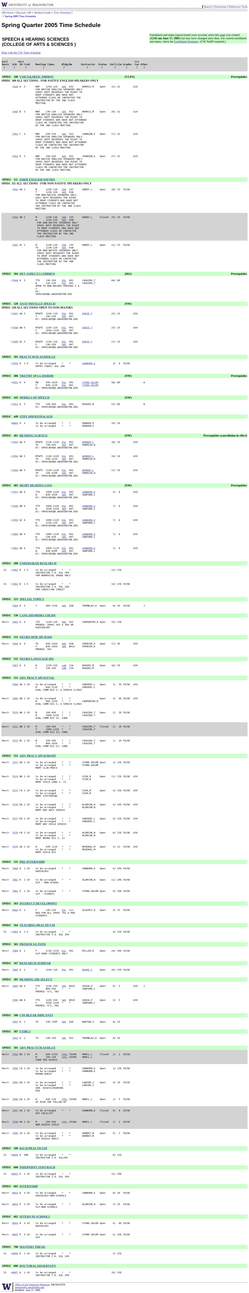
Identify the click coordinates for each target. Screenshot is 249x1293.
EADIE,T (87, 313)
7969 (15, 698)
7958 (15, 506)
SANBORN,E (88, 363)
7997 (15, 1110)
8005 (15, 1234)
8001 (15, 1174)
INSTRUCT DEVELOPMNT (38, 903)
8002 (15, 1192)
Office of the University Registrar (32, 1284)
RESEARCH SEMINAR (35, 963)
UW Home (7, 12)
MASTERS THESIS (32, 1246)
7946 (15, 280)
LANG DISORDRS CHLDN (38, 615)
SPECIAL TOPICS (32, 599)
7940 (15, 111)
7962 (15, 570)
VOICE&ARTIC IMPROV (37, 76)
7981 (15, 879)
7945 (15, 245)
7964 (15, 605)
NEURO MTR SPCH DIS (36, 637)
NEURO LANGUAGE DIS (37, 658)
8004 (15, 1223)
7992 (15, 1038)
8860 (15, 423)
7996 (15, 1099)
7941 (15, 134)
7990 (15, 1000)
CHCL (65, 1054)
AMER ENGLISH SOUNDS (37, 179)
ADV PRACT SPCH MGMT (38, 755)
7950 (15, 363)
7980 (15, 868)
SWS (64, 86)
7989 (15, 986)
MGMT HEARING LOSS (36, 485)
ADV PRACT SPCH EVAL (37, 677)
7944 (15, 217)
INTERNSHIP (29, 1186)
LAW (64, 665)
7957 (15, 492)
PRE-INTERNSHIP (32, 861)
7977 (15, 818)
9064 (15, 910)
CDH (64, 189)
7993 (15, 1054)
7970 (15, 712)
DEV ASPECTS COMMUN (37, 273)
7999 (15, 1133)
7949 (15, 341)
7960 (15, 534)
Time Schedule (62, 12)
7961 (15, 548)
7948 (15, 327)
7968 (15, 684)
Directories (220, 6)
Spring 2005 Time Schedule (20, 16)
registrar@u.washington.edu (29, 1287)
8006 (15, 1253)
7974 (15, 776)
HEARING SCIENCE (34, 435)
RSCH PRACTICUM (33, 1148)
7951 (15, 382)
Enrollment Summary (186, 41)
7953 (15, 442)
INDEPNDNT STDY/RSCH (37, 1167)
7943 (15, 189)
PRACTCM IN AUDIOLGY (38, 356)
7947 (15, 313)
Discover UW (23, 12)
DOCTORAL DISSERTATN (38, 1265)
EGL (64, 280)
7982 (15, 891)
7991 (15, 1021)
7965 (15, 622)
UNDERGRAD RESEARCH (38, 563)
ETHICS (25, 1031)
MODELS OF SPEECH (34, 397)
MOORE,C (87, 969)
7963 (15, 584)
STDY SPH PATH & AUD (36, 416)
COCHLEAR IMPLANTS (36, 1015)
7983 (15, 931)
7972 (15, 740)
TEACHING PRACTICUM (37, 925)
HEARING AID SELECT (36, 979)
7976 (15, 804)
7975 (15, 790)
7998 (15, 1121)
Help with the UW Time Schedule (21, 52)
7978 (15, 832)
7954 (15, 456)
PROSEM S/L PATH (33, 944)
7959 (15, 520)
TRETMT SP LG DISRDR (37, 375)
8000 (15, 1155)
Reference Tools (238, 6)
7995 (15, 1082)
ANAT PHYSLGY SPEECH (37, 303)
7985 (15, 969)
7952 (15, 404)
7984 (15, 950)
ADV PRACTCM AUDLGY (38, 1047)
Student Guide (42, 12)
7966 (15, 643)
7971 (15, 726)
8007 (15, 1272)
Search (208, 6)
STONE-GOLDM (90, 382)
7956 (15, 470)
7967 (15, 665)
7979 (15, 846)
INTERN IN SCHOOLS (35, 1216)
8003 (15, 1204)
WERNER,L (88, 442)
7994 (15, 1068)
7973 (15, 762)
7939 (15, 86)
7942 (15, 156)
